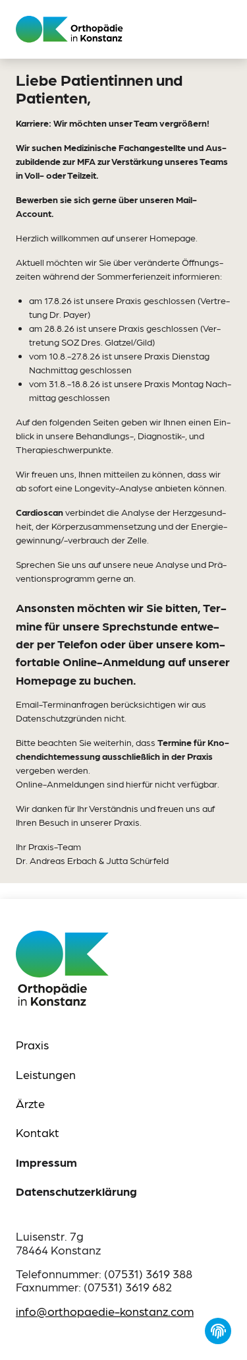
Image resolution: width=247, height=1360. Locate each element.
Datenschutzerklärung (76, 1191)
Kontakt (37, 1132)
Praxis (32, 1044)
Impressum (46, 1162)
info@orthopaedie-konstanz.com (105, 1311)
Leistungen (46, 1074)
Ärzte (30, 1103)
